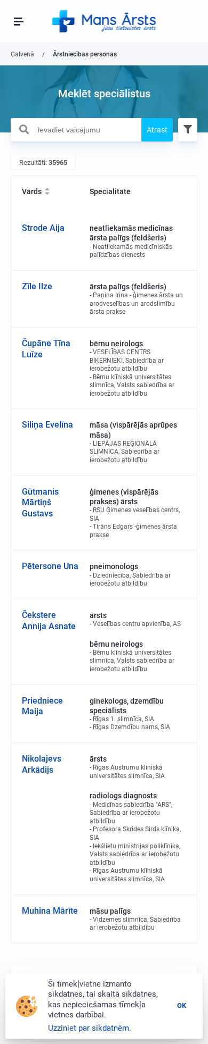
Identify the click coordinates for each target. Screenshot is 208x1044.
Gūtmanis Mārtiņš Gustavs (40, 503)
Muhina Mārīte (50, 911)
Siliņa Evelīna (47, 425)
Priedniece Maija (42, 706)
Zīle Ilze (37, 286)
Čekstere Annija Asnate (49, 620)
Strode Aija (43, 228)
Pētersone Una (50, 566)
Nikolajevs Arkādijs (41, 764)
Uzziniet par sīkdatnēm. (89, 1028)
